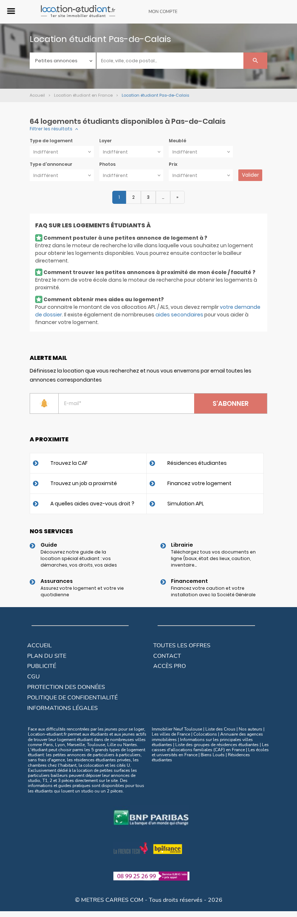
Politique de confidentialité (72, 698)
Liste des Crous (220, 729)
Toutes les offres (181, 645)
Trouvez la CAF (69, 463)
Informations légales (62, 708)
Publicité (41, 666)
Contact (167, 656)
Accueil (39, 645)
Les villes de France (171, 734)
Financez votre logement (199, 483)
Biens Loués (213, 755)
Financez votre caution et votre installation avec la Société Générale (213, 591)
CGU (33, 677)
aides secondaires (179, 314)
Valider (250, 175)
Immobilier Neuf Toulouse (177, 729)
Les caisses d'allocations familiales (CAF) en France (210, 747)
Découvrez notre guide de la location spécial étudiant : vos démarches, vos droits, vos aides (79, 558)
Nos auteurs (250, 729)
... (163, 197)
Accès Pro (169, 666)
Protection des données (66, 687)
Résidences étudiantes (197, 463)
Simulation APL (185, 503)
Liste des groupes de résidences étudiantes (217, 745)
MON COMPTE (162, 11)
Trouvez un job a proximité (83, 483)
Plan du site (46, 656)
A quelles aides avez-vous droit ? (92, 503)
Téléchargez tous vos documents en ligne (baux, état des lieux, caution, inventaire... (213, 558)
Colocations (205, 734)
